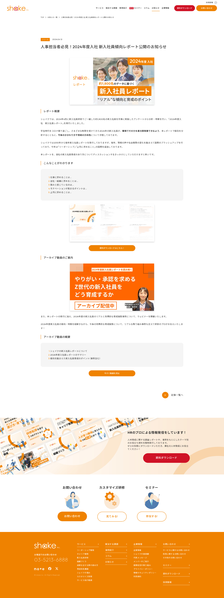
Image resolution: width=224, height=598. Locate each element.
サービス (99, 8)
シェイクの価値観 (141, 554)
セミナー (136, 8)
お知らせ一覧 (53, 17)
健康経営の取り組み (142, 565)
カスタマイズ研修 (84, 576)
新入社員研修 (83, 558)
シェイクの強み (83, 573)
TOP (42, 17)
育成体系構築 (83, 569)
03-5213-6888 (51, 559)
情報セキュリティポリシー (145, 573)
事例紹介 (123, 8)
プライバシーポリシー (143, 569)
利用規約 (137, 576)
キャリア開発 (83, 554)
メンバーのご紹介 (141, 561)
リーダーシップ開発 (85, 550)
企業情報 (165, 8)
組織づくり (82, 561)
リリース (45, 40)
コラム (146, 8)
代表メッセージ (140, 558)
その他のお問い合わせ (172, 558)
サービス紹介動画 (84, 580)
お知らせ (155, 8)
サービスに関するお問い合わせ (176, 550)
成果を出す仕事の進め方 (87, 565)
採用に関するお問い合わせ (174, 554)
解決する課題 (111, 8)
